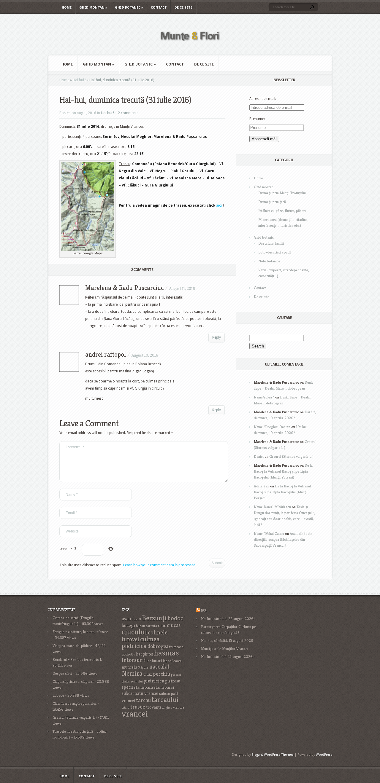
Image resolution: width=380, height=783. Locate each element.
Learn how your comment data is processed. (159, 565)
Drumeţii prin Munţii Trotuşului (282, 192)
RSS (203, 610)
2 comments (128, 113)
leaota (177, 660)
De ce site (183, 7)
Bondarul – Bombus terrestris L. (78, 659)
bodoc (175, 618)
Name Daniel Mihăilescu (272, 506)
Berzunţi (154, 617)
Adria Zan (261, 486)
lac (149, 661)
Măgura (143, 667)
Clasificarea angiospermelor (75, 703)
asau (126, 618)
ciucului (134, 632)
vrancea (178, 707)
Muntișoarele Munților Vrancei (224, 648)
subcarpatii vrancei (140, 693)
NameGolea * (264, 397)
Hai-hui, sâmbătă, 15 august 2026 (227, 640)
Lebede (58, 695)
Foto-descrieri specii (274, 252)
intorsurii (134, 660)
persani (176, 675)
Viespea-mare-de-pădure (72, 645)
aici (219, 205)
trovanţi (153, 707)
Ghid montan (93, 7)
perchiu (161, 674)
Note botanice (269, 261)
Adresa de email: (262, 99)
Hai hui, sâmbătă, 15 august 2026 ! (227, 656)
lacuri (157, 660)
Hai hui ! (79, 80)
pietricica (154, 680)
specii (127, 687)
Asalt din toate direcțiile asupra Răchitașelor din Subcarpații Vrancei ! (283, 539)
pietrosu (172, 681)
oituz (147, 674)
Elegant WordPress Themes (273, 755)
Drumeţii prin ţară (272, 201)
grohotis (128, 654)
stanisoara (143, 687)
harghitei (144, 654)
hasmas (166, 653)
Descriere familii (271, 243)
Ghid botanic (129, 7)
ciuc (162, 625)
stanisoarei (164, 687)
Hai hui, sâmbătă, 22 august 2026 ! (228, 618)
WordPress (324, 755)
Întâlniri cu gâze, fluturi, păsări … (283, 210)
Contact (159, 7)
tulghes (167, 707)
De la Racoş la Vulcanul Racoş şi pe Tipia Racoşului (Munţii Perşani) (283, 471)
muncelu (129, 667)
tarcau (143, 700)
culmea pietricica (141, 642)
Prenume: (257, 119)
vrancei (135, 713)
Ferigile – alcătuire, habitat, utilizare (80, 631)
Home (67, 7)
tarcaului (165, 699)
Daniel (259, 456)
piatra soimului (132, 681)
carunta (151, 625)
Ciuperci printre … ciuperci (73, 681)
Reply (216, 337)
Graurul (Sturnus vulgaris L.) (291, 456)
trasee (137, 706)
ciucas (173, 625)
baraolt (136, 619)
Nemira (132, 673)
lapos (167, 660)
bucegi (128, 625)
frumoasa (176, 647)
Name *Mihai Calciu (269, 533)
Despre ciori (62, 673)
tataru (125, 707)
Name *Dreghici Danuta (272, 426)
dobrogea (158, 646)
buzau (140, 625)
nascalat (159, 666)
